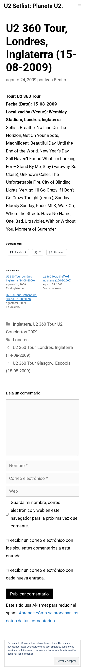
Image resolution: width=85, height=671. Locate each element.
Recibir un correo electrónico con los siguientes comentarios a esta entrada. (39, 548)
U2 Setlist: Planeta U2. (33, 5)
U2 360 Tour (44, 324)
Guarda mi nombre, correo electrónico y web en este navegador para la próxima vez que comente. (44, 514)
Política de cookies (23, 653)
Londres (20, 339)
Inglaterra (22, 324)
